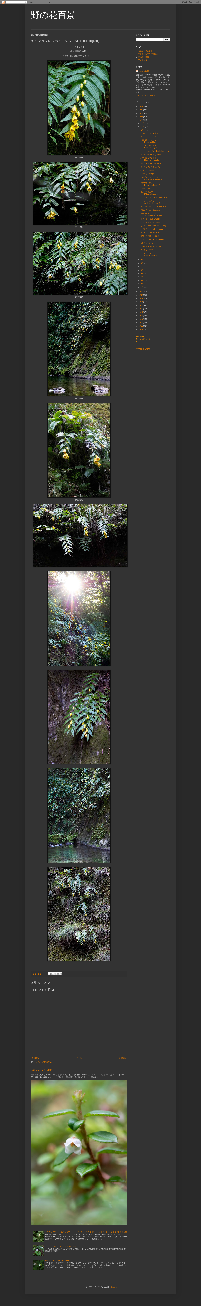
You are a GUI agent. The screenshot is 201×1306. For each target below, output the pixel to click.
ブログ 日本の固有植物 (148, 54)
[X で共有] (55, 973)
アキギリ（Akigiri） (148, 174)
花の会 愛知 (143, 57)
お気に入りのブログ (146, 51)
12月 (143, 123)
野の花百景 (53, 15)
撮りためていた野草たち (150, 167)
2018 (141, 302)
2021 (141, 292)
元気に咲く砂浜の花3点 (149, 236)
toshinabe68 (144, 71)
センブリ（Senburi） (148, 170)
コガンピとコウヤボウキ (150, 133)
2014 (141, 316)
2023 (141, 117)
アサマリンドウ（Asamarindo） (153, 136)
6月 (142, 270)
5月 (142, 273)
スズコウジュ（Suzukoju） (151, 210)
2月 (142, 284)
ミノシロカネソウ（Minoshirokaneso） (61, 1246)
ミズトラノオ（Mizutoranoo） (152, 229)
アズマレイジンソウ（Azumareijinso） (149, 254)
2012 (141, 323)
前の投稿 (122, 1058)
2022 (141, 120)
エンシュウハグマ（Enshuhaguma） (155, 151)
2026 (141, 106)
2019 (141, 298)
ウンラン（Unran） (148, 243)
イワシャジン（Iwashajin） (151, 222)
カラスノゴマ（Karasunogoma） (153, 226)
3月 (142, 280)
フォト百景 (142, 60)
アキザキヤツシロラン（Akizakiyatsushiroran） (151, 178)
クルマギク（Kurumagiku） (151, 164)
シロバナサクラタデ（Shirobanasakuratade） (151, 214)
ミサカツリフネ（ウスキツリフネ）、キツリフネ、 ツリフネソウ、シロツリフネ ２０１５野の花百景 (86, 1232)
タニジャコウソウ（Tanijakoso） (153, 206)
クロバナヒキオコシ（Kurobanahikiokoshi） (151, 141)
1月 (142, 287)
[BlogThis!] (52, 973)
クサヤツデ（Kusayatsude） (151, 155)
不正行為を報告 (143, 348)
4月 (142, 277)
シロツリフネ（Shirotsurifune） (57, 1261)
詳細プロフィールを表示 (145, 95)
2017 (141, 305)
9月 (142, 260)
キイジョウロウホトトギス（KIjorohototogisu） (151, 146)
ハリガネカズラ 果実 (41, 1070)
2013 (141, 319)
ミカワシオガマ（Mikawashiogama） (150, 193)
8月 (142, 263)
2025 (141, 110)
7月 (142, 267)
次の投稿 (35, 1058)
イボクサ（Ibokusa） (148, 250)
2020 (141, 295)
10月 (143, 130)
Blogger (114, 1287)
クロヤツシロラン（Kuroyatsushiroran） (150, 184)
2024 (141, 113)
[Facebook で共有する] (58, 973)
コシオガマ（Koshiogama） (151, 246)
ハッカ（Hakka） (147, 188)
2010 (141, 329)
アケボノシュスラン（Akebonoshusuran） (150, 202)
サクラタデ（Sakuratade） (151, 219)
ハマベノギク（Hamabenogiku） (153, 239)
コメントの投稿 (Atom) (44, 1062)
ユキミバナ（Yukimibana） (151, 233)
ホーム (79, 1058)
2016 (141, 309)
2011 (141, 326)
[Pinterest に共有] (60, 973)
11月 (143, 127)
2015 (141, 312)
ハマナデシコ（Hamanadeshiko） (154, 197)
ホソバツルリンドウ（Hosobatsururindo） (150, 159)
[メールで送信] (49, 973)
